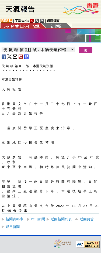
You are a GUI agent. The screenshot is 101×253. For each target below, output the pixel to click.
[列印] (26, 56)
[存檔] (21, 56)
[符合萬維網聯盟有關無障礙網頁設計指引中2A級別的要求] (88, 244)
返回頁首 (87, 219)
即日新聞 (13, 227)
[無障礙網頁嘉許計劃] (62, 243)
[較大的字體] (37, 21)
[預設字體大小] (32, 21)
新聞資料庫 (14, 219)
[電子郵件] (15, 56)
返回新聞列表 (61, 219)
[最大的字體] (42, 21)
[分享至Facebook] (4, 56)
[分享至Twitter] (9, 56)
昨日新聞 (38, 219)
